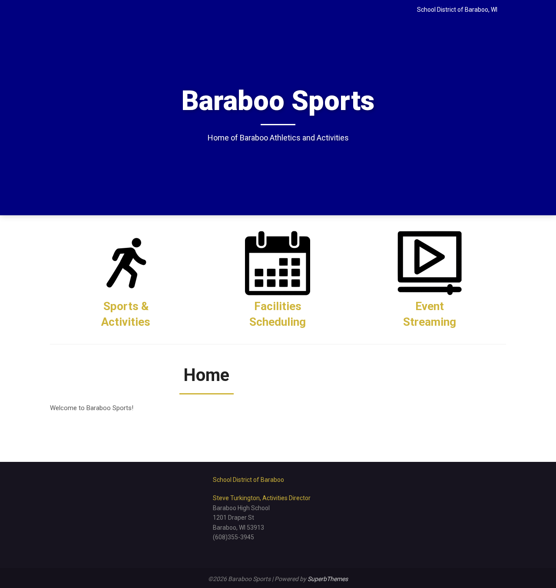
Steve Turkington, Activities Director (262, 497)
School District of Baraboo (248, 479)
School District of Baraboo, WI (457, 9)
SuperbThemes (328, 578)
